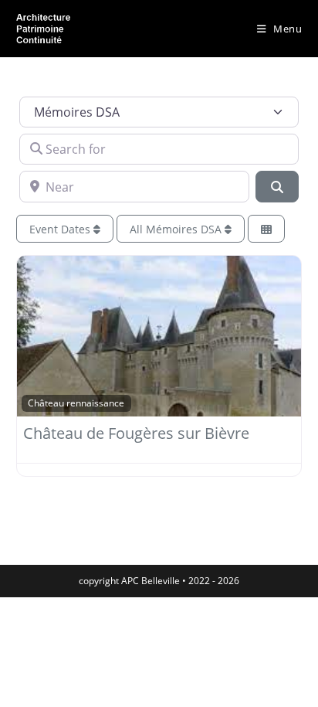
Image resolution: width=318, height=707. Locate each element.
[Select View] (266, 229)
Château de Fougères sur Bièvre (136, 433)
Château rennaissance (76, 402)
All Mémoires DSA (177, 229)
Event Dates (61, 229)
